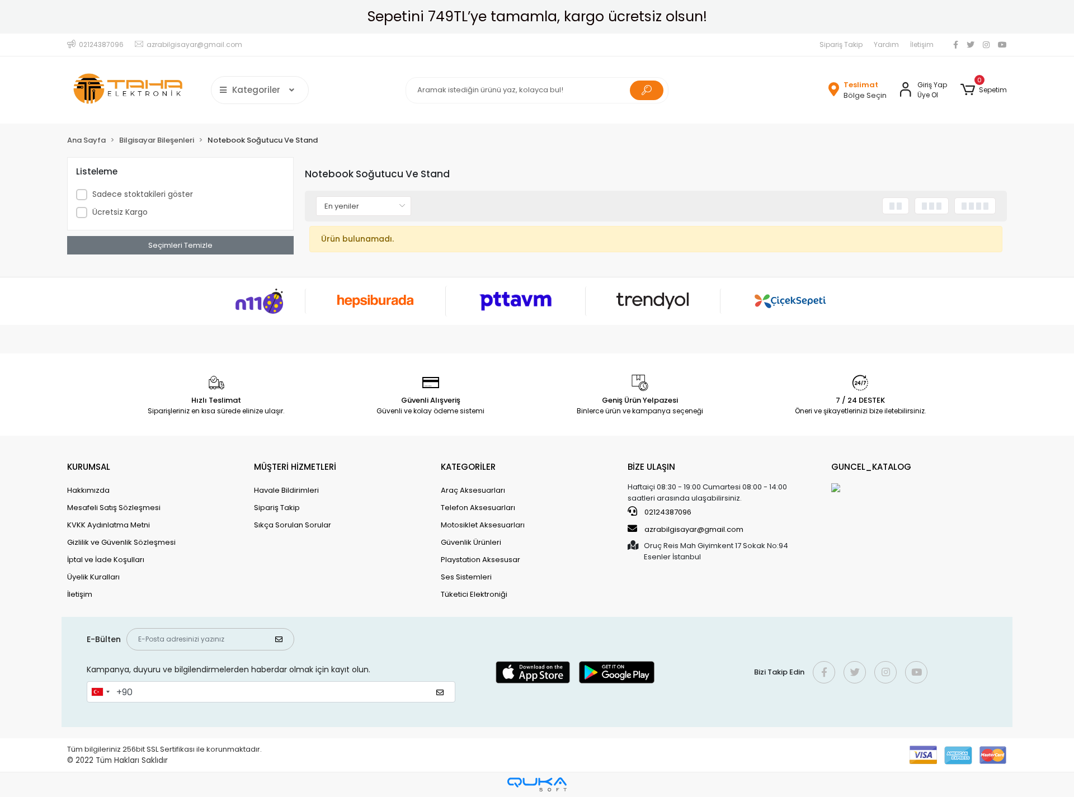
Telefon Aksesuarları (478, 507)
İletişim (922, 44)
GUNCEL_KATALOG (871, 467)
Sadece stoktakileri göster (142, 194)
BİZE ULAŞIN (651, 467)
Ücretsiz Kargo (120, 212)
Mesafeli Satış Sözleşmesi (114, 507)
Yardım (886, 44)
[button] (983, 90)
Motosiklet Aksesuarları (483, 525)
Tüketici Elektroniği (474, 594)
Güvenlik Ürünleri (471, 542)
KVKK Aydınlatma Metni (108, 525)
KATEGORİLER (468, 467)
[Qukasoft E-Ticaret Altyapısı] (537, 784)
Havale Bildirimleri (286, 490)
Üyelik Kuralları (93, 577)
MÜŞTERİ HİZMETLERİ (295, 467)
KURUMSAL (88, 467)
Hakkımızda (88, 490)
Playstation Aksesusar (480, 559)
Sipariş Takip (841, 44)
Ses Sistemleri (466, 577)
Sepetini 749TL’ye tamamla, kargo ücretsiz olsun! (537, 16)
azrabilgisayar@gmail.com (693, 529)
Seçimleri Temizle (180, 245)
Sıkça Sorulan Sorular (292, 525)
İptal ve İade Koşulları (105, 559)
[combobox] (100, 692)
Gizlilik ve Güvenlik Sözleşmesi (121, 542)
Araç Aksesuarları (473, 490)
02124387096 (667, 512)
